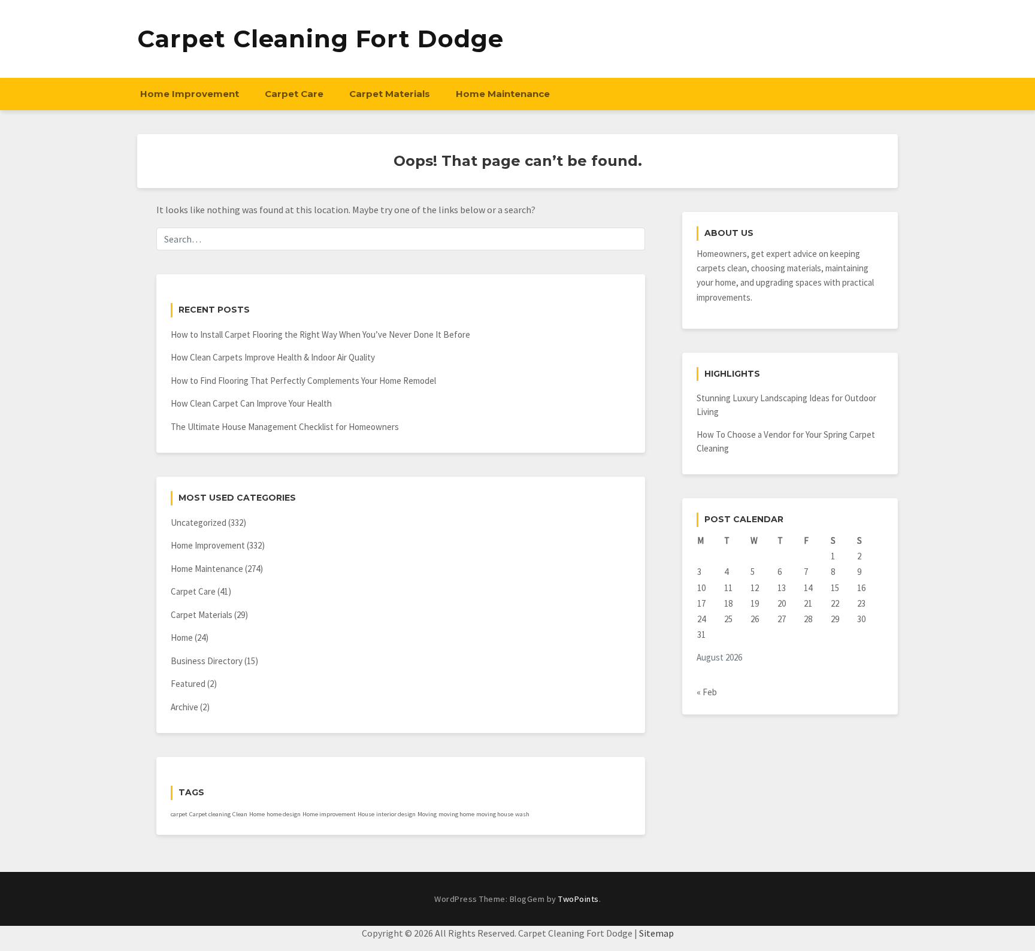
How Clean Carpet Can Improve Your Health (251, 403)
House (366, 814)
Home (182, 637)
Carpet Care (294, 93)
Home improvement (329, 814)
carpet (179, 814)
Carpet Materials (389, 93)
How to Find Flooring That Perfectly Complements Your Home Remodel (303, 380)
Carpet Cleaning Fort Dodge (320, 38)
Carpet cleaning (210, 814)
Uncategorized (198, 522)
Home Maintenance (503, 93)
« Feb (707, 692)
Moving (427, 814)
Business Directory (207, 661)
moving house (494, 814)
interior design (396, 814)
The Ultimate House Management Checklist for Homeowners (285, 426)
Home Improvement (189, 93)
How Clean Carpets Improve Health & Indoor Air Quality (273, 357)
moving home (456, 814)
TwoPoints (578, 899)
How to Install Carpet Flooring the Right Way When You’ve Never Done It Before (320, 334)
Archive (184, 707)
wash (522, 814)
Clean (239, 814)
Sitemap (656, 933)
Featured (188, 683)
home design (284, 814)
